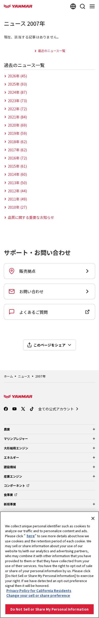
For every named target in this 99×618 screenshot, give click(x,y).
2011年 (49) (17, 198)
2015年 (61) (17, 166)
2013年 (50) (17, 182)
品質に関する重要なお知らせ (31, 217)
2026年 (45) (17, 75)
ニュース (24, 376)
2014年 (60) (17, 174)
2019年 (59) (17, 133)
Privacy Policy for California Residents (38, 590)
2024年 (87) (17, 92)
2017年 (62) (17, 149)
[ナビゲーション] (93, 6)
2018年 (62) (17, 141)
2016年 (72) (17, 157)
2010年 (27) (17, 207)
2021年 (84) (17, 116)
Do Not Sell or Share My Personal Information (49, 609)
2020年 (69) (17, 125)
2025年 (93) (17, 84)
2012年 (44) (17, 190)
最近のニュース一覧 (51, 50)
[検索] (82, 6)
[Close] (92, 518)
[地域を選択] (73, 6)
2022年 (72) (17, 108)
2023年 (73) (17, 100)
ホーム (8, 376)
